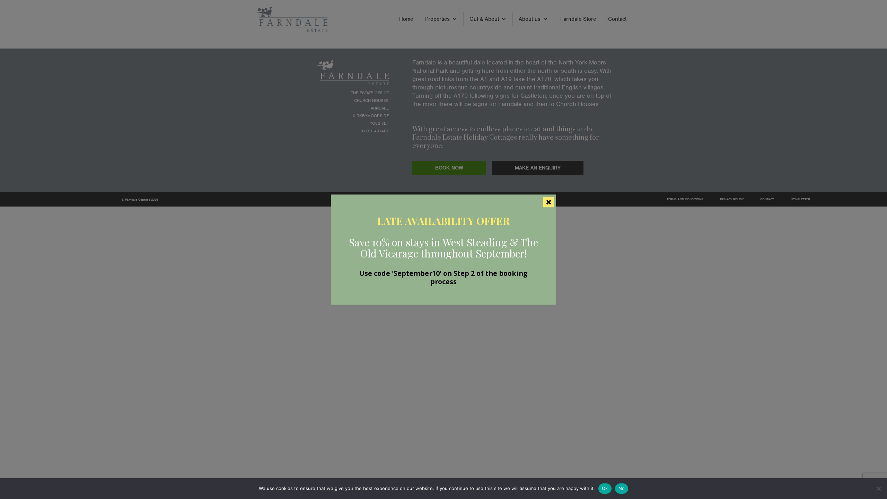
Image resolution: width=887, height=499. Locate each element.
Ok (605, 488)
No (621, 488)
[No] (878, 488)
